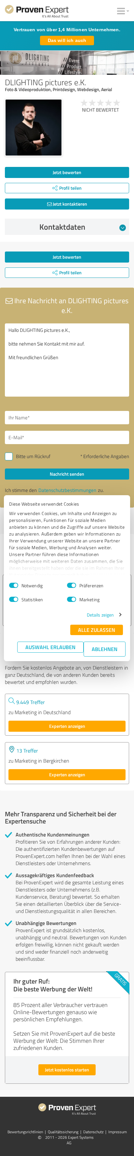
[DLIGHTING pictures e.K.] (33, 128)
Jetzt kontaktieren (69, 204)
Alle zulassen (96, 629)
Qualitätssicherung (63, 1132)
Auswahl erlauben (50, 647)
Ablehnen (104, 649)
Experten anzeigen (67, 726)
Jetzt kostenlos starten (67, 1070)
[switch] (71, 585)
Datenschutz (93, 1132)
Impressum (117, 1132)
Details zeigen (100, 615)
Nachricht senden (67, 474)
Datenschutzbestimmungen (67, 490)
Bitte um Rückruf (33, 456)
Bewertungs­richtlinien (25, 1132)
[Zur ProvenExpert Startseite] (37, 12)
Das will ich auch (67, 40)
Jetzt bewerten (67, 172)
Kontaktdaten (62, 226)
